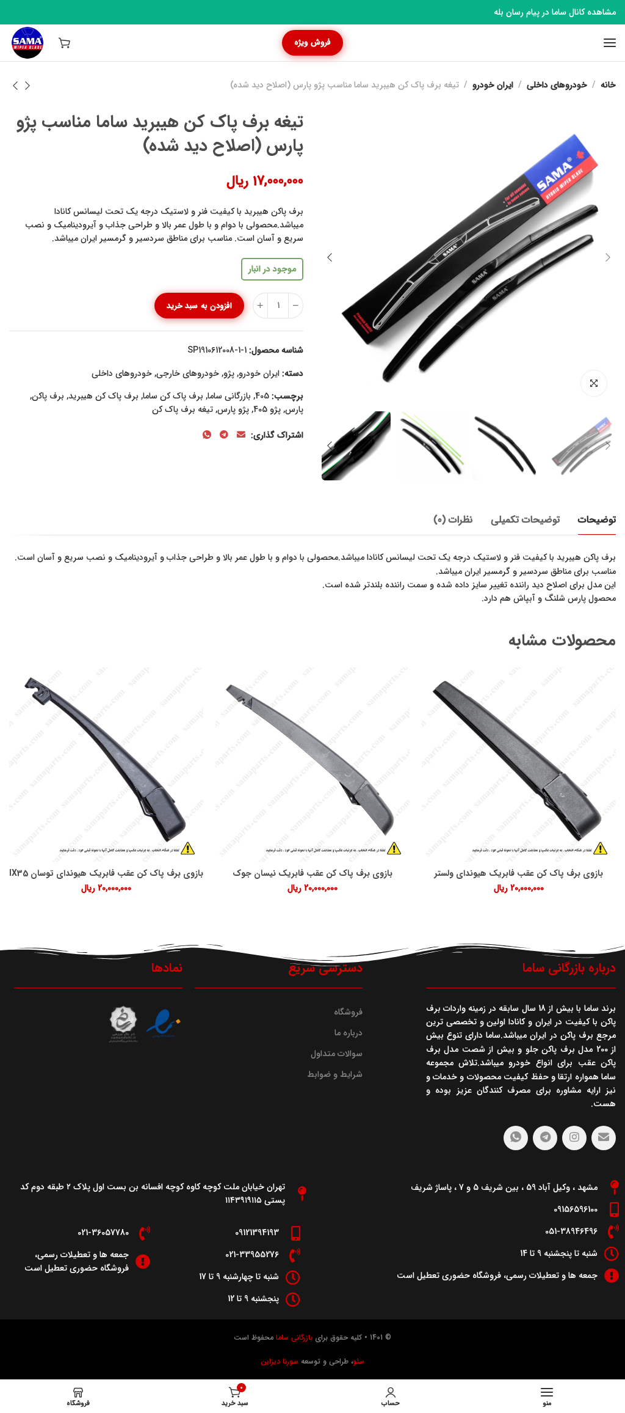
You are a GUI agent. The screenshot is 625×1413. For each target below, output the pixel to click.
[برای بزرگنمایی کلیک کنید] (594, 383)
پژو (228, 373)
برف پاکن (48, 396)
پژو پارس (233, 409)
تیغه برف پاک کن (182, 409)
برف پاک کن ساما (173, 396)
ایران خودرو (492, 85)
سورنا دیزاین (279, 1361)
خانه (608, 85)
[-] (295, 305)
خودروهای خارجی (187, 373)
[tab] (597, 520)
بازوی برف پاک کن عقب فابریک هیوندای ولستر (519, 874)
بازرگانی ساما (229, 396)
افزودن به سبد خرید (199, 305)
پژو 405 (267, 409)
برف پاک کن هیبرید (103, 396)
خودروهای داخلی (557, 85)
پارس (294, 409)
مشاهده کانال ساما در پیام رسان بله (555, 12)
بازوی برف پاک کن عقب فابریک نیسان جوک (312, 874)
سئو (358, 1361)
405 (262, 396)
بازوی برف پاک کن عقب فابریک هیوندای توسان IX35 (106, 874)
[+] (260, 305)
